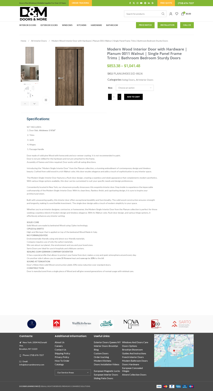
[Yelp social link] (152, 3)
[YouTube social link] (141, 3)
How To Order (62, 360)
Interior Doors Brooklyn (106, 345)
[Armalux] (56, 324)
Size (110, 87)
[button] (25, 103)
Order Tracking (80, 3)
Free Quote (166, 3)
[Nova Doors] (131, 324)
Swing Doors (128, 79)
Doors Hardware (130, 364)
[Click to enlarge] (46, 100)
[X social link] (134, 3)
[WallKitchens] (81, 324)
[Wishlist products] (177, 14)
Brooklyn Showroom (132, 349)
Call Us (187, 25)
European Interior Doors (106, 374)
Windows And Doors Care (135, 342)
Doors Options (129, 345)
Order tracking (101, 357)
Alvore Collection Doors (134, 374)
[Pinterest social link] (145, 3)
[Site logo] (33, 13)
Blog (96, 349)
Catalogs (59, 364)
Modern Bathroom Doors (135, 360)
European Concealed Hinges (132, 369)
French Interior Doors (133, 357)
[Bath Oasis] (106, 324)
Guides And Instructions (134, 353)
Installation (167, 25)
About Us (59, 342)
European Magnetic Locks (107, 370)
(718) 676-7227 (186, 3)
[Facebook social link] (130, 3)
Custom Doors (101, 353)
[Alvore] (31, 324)
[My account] (171, 14)
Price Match (145, 25)
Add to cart (133, 96)
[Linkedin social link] (149, 3)
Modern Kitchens (102, 360)
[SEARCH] (163, 13)
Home (24, 41)
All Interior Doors (39, 41)
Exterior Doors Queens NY (107, 342)
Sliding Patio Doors (103, 378)
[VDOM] (156, 324)
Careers (59, 345)
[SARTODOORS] (181, 324)
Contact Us (60, 349)
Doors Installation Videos (106, 364)
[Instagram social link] (137, 3)
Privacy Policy (62, 357)
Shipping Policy (62, 353)
